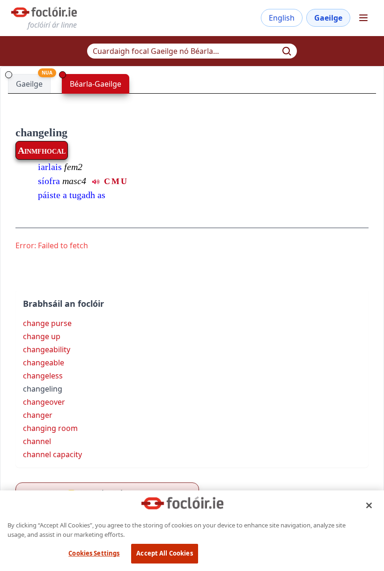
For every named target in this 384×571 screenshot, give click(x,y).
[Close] (369, 505)
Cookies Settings (93, 553)
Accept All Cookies (164, 553)
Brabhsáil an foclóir (63, 303)
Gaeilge (328, 18)
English (282, 18)
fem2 (73, 167)
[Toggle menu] (363, 17)
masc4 (74, 181)
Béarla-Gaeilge (95, 84)
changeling (41, 132)
